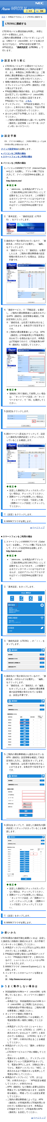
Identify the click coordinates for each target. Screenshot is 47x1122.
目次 (3, 17)
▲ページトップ (37, 527)
